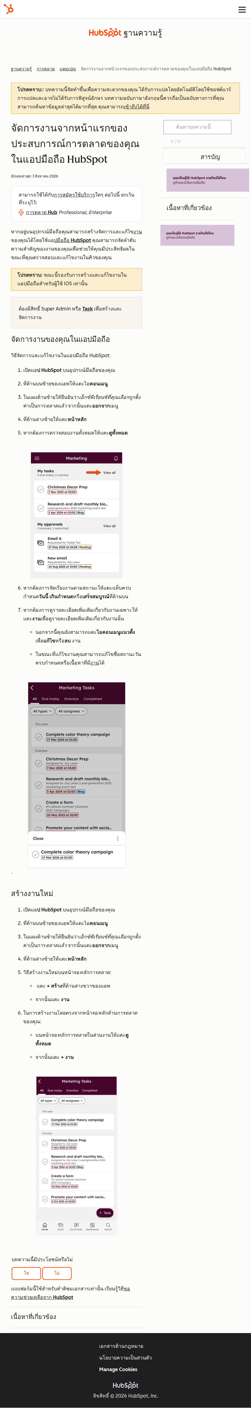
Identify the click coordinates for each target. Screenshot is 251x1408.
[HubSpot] (8, 9)
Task (87, 309)
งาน (137, 232)
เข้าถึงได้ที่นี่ (136, 107)
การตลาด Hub (41, 212)
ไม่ (56, 1273)
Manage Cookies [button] (118, 1369)
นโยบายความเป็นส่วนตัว (125, 1358)
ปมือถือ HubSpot (72, 240)
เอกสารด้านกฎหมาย (121, 1346)
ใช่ (26, 1273)
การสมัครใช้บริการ (74, 195)
